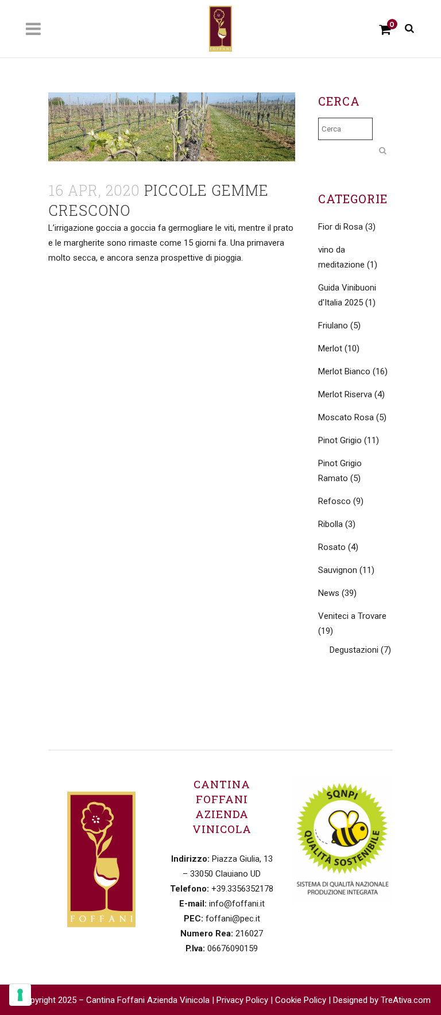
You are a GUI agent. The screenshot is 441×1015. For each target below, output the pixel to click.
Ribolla (330, 524)
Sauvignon (337, 570)
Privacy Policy (242, 1000)
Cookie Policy (300, 1000)
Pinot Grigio (340, 440)
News (328, 593)
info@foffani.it (237, 903)
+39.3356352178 (242, 889)
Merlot (330, 348)
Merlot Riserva (345, 394)
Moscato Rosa (346, 417)
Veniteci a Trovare (352, 616)
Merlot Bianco (344, 371)
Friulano (333, 325)
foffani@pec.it (233, 918)
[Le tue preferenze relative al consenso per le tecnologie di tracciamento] (20, 995)
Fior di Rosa (340, 227)
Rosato (332, 547)
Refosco (334, 501)
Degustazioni (354, 650)
